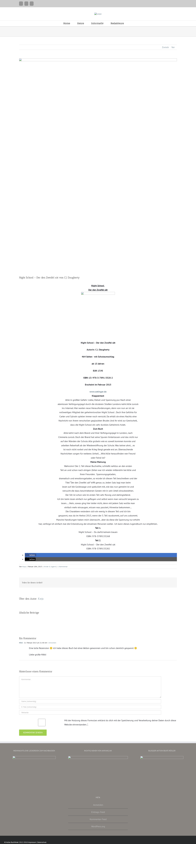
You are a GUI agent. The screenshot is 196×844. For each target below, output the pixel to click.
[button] (131, 23)
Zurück (165, 47)
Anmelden (98, 804)
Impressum (32, 842)
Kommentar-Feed (98, 819)
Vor (173, 47)
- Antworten (51, 643)
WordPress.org (98, 826)
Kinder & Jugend (50, 566)
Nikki (21, 643)
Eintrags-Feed (98, 812)
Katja (24, 566)
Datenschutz (41, 842)
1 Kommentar (63, 566)
